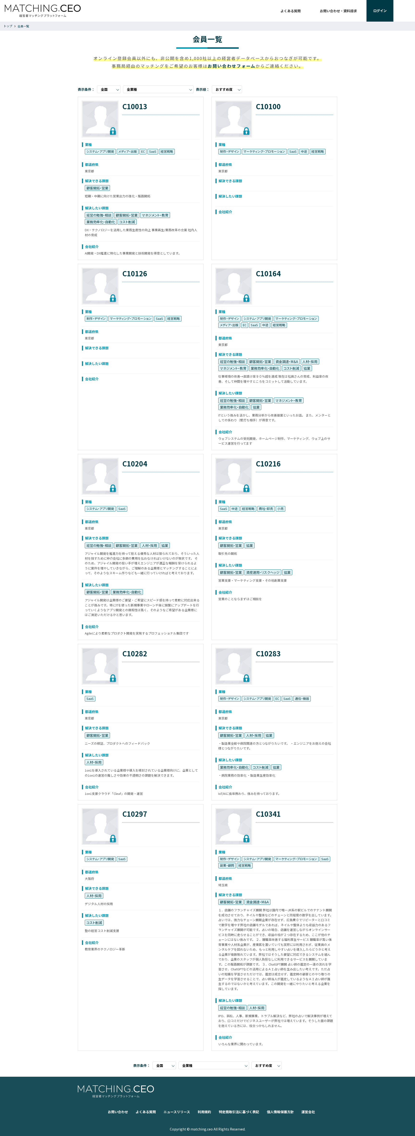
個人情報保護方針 (280, 1111)
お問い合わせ (118, 1111)
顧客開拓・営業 (97, 188)
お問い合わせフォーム (232, 66)
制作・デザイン (229, 151)
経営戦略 (167, 151)
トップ (8, 26)
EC (143, 151)
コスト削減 (127, 221)
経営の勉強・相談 (98, 215)
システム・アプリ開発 (100, 151)
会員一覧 (23, 26)
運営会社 (308, 1111)
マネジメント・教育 (155, 215)
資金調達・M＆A (286, 361)
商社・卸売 (266, 508)
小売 (280, 508)
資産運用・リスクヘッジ (263, 572)
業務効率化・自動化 (100, 221)
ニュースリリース (177, 1111)
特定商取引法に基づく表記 (239, 1111)
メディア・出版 (127, 151)
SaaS (152, 151)
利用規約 (204, 1111)
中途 (304, 151)
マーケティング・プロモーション (264, 151)
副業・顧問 (227, 865)
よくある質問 (291, 10)
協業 (307, 368)
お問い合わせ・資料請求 (338, 10)
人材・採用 (309, 361)
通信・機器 (302, 698)
